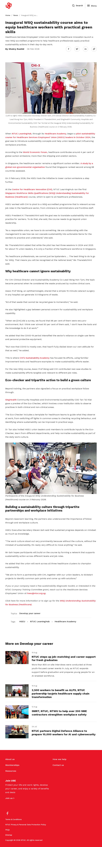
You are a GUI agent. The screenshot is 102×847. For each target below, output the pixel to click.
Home (7, 15)
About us (9, 759)
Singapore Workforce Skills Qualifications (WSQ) (30, 193)
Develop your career (29, 613)
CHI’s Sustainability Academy (34, 358)
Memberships (12, 765)
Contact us (58, 765)
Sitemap (8, 835)
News (15, 15)
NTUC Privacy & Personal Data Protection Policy (25, 825)
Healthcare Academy (55, 133)
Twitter (78, 49)
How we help (59, 759)
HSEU (22, 621)
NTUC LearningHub (21, 133)
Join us (8, 798)
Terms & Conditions (13, 819)
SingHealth (11, 399)
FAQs (7, 830)
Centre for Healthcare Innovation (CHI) (32, 189)
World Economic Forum (35, 152)
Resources (10, 771)
